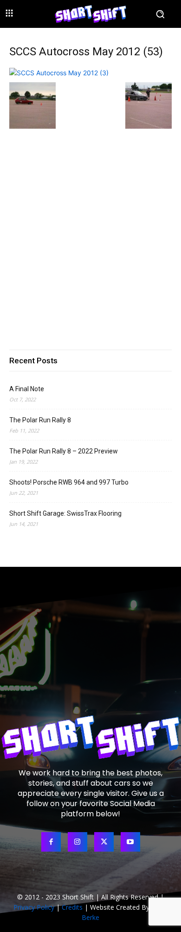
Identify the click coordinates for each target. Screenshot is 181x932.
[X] (104, 842)
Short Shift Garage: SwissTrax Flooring (65, 513)
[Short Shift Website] (90, 13)
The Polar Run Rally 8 (40, 420)
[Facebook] (51, 842)
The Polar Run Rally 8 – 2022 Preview (63, 451)
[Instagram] (77, 842)
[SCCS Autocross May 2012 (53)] (59, 73)
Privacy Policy (33, 907)
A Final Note (26, 389)
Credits (72, 907)
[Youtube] (130, 842)
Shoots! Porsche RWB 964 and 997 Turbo (69, 482)
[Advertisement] (90, 231)
